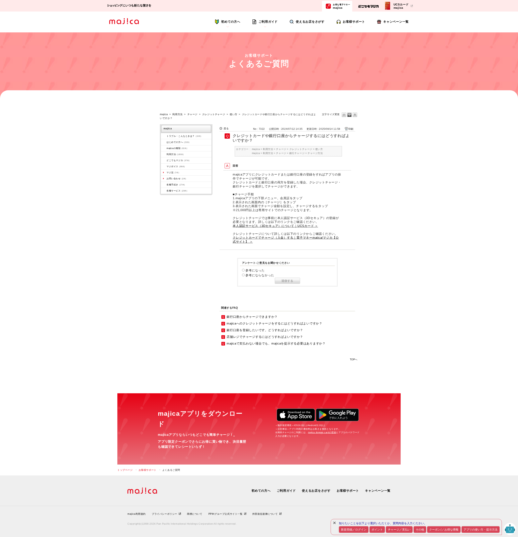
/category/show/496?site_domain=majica (164, 160)
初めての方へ (230, 21)
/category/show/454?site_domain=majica (164, 166)
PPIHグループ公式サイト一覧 (225, 514)
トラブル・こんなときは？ (184, 136)
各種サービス (177, 190)
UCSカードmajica (401, 6)
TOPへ (354, 359)
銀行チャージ (297, 153)
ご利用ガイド (268, 21)
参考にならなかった (259, 275)
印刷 (350, 129)
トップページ (125, 470)
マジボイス (176, 166)
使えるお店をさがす (310, 21)
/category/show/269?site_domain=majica (164, 142)
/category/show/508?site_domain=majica (164, 148)
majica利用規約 (136, 514)
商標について (194, 514)
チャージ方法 (315, 153)
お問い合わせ (176, 178)
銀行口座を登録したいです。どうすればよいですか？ (265, 330)
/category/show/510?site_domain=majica (164, 190)
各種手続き (176, 184)
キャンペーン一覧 (396, 21)
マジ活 (173, 172)
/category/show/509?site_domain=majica (164, 154)
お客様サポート (354, 21)
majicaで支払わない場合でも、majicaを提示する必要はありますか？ (276, 343)
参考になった (255, 270)
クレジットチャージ (213, 114)
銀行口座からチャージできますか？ (252, 316)
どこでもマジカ (178, 160)
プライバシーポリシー (164, 514)
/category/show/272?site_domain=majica (164, 184)
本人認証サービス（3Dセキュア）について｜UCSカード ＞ (275, 226)
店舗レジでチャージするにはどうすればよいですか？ (265, 336)
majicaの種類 (177, 148)
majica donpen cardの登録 (322, 432)
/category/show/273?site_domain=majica (164, 136)
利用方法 (177, 114)
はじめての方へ (178, 142)
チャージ (192, 114)
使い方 (233, 114)
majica (341, 6)
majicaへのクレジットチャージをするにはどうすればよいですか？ (274, 323)
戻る (226, 128)
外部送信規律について (265, 514)
